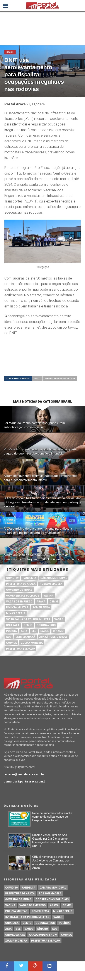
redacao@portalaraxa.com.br (24, 774)
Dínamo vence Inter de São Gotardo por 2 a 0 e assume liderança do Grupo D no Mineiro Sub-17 (52, 840)
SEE (33, 631)
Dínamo (58, 631)
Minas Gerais (15, 613)
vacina (48, 595)
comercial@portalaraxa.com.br (25, 781)
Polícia (11, 631)
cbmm (53, 601)
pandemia (29, 578)
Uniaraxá (12, 625)
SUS (8, 636)
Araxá (41, 601)
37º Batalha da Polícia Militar (28, 619)
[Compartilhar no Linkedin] (49, 966)
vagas (58, 619)
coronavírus (46, 625)
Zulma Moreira (32, 642)
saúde (44, 631)
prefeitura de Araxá (21, 583)
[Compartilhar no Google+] (35, 966)
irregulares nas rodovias (60, 378)
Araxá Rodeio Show (53, 636)
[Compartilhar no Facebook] (7, 966)
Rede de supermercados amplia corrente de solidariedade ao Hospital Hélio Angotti (52, 816)
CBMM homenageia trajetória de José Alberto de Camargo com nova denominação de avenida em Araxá (53, 862)
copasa (11, 642)
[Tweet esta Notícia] (21, 966)
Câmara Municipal (53, 578)
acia (24, 631)
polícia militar (17, 607)
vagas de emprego (19, 601)
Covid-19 (12, 578)
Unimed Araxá (25, 636)
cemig (28, 625)
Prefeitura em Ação (20, 648)
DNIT (37, 378)
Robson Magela (51, 583)
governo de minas (19, 589)
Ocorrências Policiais (22, 595)
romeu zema (41, 607)
